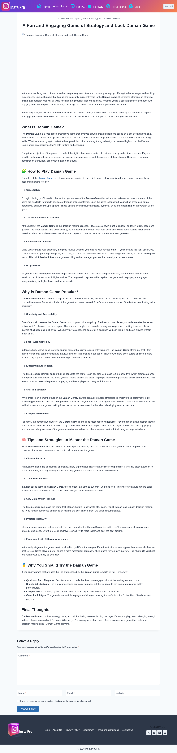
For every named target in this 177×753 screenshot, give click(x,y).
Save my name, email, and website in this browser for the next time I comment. (55, 701)
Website (120, 693)
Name (22, 693)
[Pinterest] (165, 732)
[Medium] (159, 732)
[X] (148, 732)
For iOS (98, 6)
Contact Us (127, 730)
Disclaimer (88, 730)
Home (46, 6)
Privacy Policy (72, 730)
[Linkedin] (154, 732)
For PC (80, 6)
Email (71, 693)
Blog (137, 6)
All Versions (119, 6)
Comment (24, 655)
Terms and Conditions (108, 730)
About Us (57, 730)
